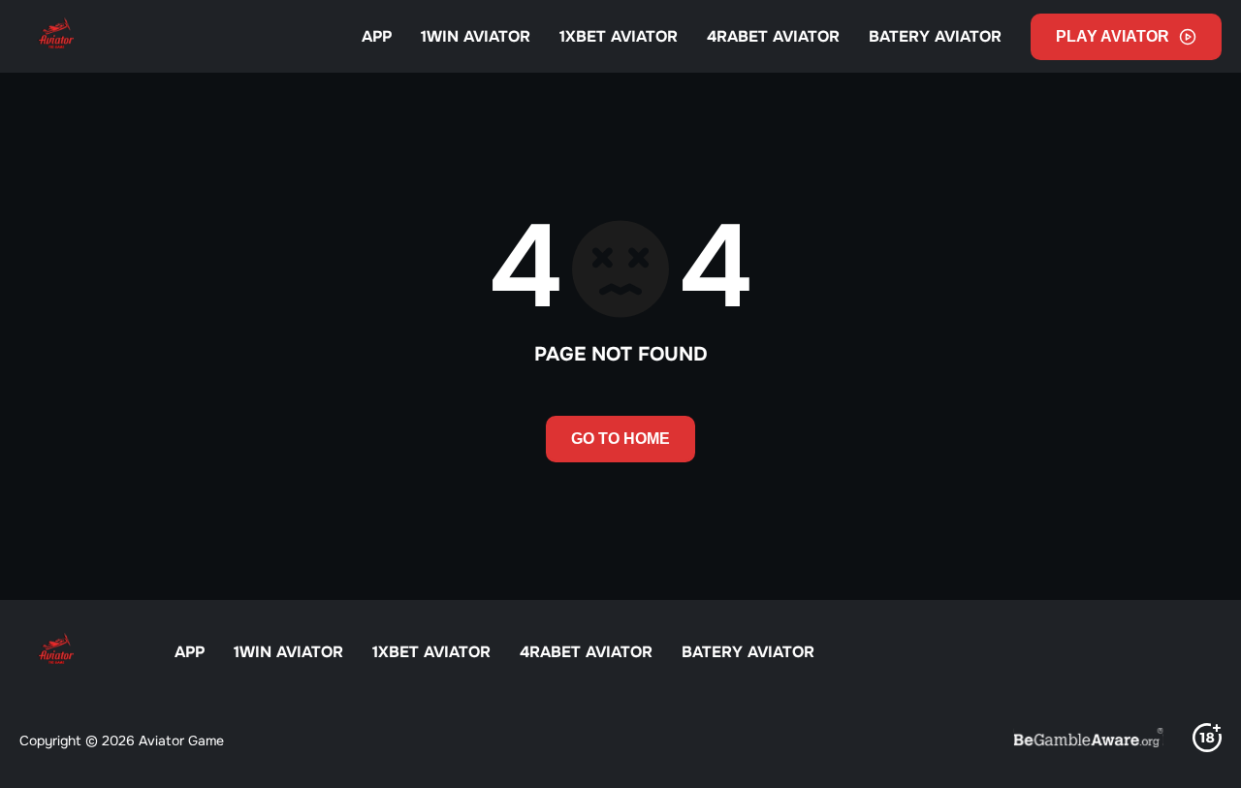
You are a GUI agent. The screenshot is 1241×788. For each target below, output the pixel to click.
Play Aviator (1112, 36)
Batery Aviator (935, 36)
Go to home (620, 438)
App (377, 36)
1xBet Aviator (618, 36)
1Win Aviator (475, 36)
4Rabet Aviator (773, 36)
